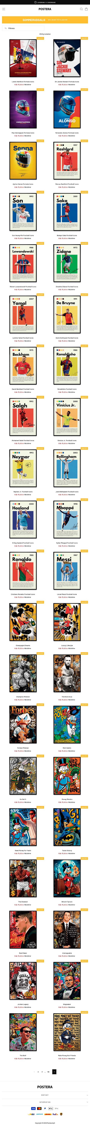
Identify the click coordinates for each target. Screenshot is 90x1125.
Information (45, 1102)
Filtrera (11, 28)
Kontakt (45, 1095)
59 (48, 1072)
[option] (45, 2)
